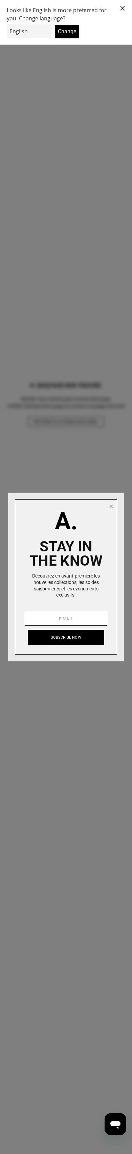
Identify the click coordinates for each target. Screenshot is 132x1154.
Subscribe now (66, 637)
